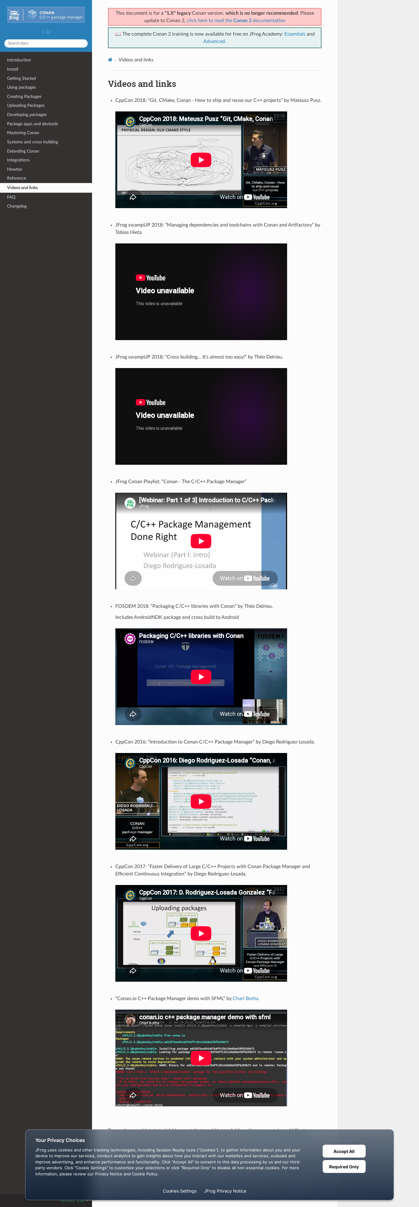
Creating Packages (24, 96)
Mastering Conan (23, 132)
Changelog (17, 206)
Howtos (14, 169)
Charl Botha (246, 998)
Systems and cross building (32, 142)
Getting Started (21, 78)
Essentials (295, 34)
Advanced (214, 41)
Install (12, 69)
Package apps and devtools (32, 124)
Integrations (18, 160)
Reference (16, 178)
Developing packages (27, 114)
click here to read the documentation (236, 20)
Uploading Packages (25, 105)
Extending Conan (23, 151)
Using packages (21, 87)
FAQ (11, 197)
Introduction (19, 60)
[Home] (110, 59)
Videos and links (22, 187)
